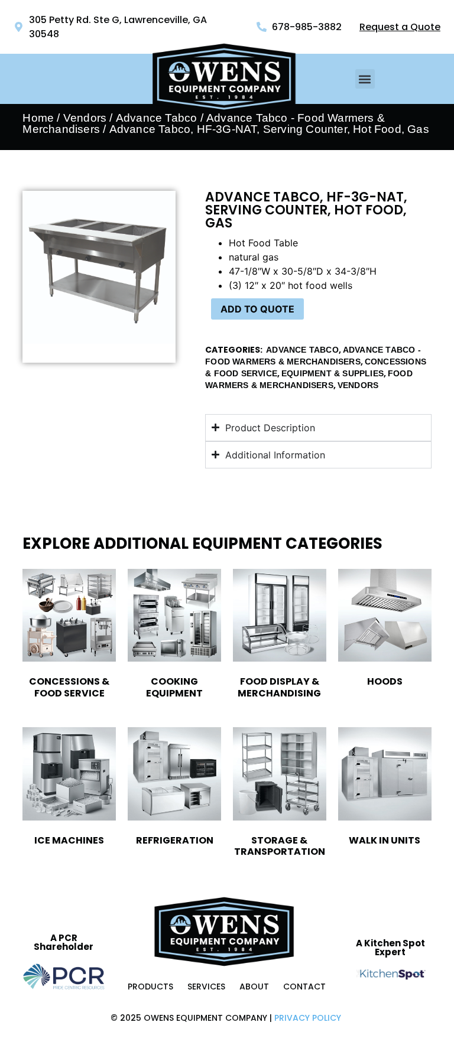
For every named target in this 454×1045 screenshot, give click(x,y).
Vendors (84, 118)
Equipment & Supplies (332, 373)
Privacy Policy (307, 1018)
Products (150, 986)
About (254, 986)
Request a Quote (399, 27)
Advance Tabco (302, 349)
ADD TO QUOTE (257, 309)
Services (206, 986)
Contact (304, 986)
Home (38, 118)
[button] (365, 79)
